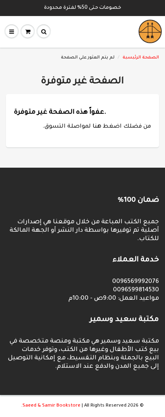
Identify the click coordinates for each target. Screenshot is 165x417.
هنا (97, 127)
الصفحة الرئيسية (141, 57)
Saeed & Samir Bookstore (51, 406)
